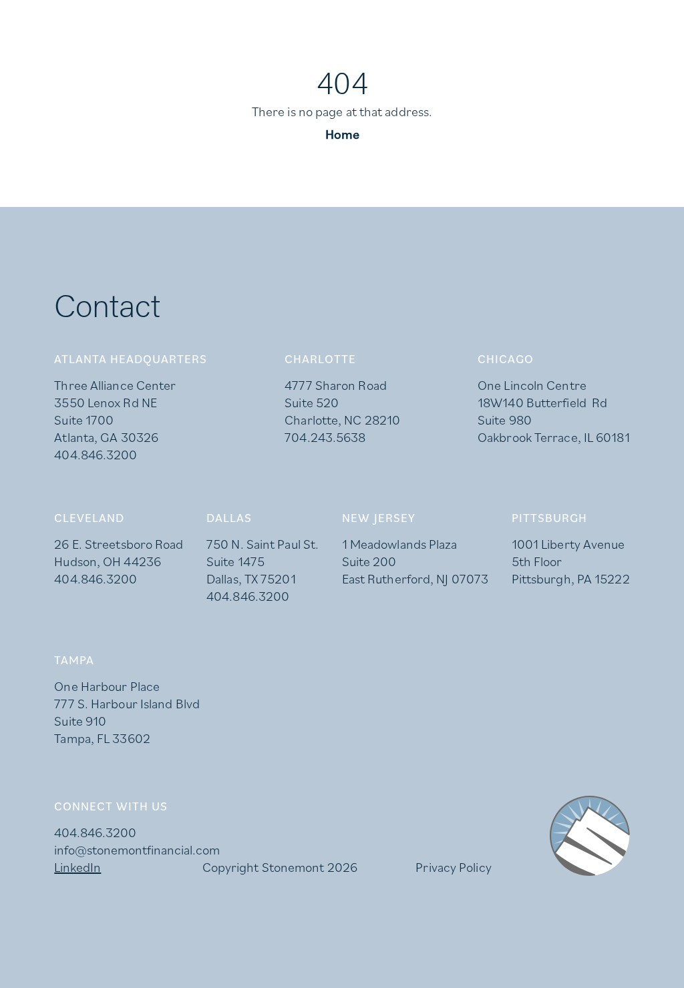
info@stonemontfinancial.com (137, 849)
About (474, 63)
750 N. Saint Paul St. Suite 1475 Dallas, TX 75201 (262, 561)
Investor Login (216, 13)
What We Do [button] (402, 63)
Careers (82, 13)
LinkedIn (140, 13)
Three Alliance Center (115, 385)
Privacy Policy (453, 867)
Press (32, 13)
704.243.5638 (325, 437)
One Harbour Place (107, 686)
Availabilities (539, 63)
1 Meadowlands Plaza (400, 544)
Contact (646, 63)
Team (600, 63)
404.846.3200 (95, 454)
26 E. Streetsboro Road (118, 544)
